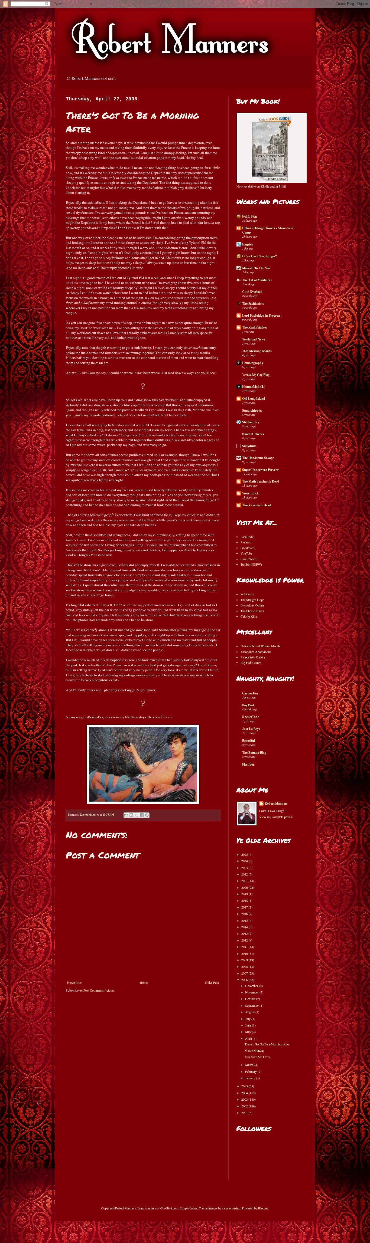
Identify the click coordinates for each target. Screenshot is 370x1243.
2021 (245, 880)
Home (144, 982)
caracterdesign (231, 1208)
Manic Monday (254, 1050)
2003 (245, 1099)
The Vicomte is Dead (256, 505)
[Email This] (126, 815)
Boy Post (248, 705)
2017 (245, 907)
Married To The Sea (256, 268)
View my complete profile (276, 817)
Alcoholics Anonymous (256, 652)
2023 (245, 867)
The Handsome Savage (258, 457)
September (252, 1005)
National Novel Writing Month (260, 646)
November (252, 992)
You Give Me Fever (257, 1057)
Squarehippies (252, 410)
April (249, 1038)
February (251, 1071)
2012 (245, 940)
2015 (245, 920)
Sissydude (249, 446)
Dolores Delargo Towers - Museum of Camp (268, 230)
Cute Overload (252, 291)
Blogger (263, 1208)
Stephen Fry (250, 422)
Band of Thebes (253, 434)
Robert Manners (276, 803)
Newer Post (74, 982)
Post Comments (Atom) (98, 990)
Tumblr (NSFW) (251, 564)
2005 (245, 1086)
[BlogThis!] (131, 815)
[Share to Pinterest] (147, 815)
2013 (245, 933)
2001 (245, 1112)
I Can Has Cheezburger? (259, 256)
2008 (245, 966)
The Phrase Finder (252, 611)
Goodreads (248, 548)
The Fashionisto (253, 303)
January (250, 1078)
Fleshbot (248, 764)
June (248, 1025)
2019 (245, 894)
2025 (245, 854)
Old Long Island (253, 398)
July (248, 1018)
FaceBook (247, 536)
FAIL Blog (249, 216)
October (250, 998)
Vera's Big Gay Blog (256, 374)
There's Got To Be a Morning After (267, 1044)
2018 (245, 900)
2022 (245, 874)
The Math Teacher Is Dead (260, 481)
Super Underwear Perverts (260, 469)
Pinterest (246, 542)
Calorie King (249, 616)
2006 (245, 980)
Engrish (247, 244)
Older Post (212, 982)
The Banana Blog (254, 752)
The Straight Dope (252, 600)
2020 (245, 887)
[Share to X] (136, 815)
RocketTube (250, 716)
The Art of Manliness (257, 280)
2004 (245, 1093)
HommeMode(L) (253, 386)
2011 (245, 946)
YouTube (246, 553)
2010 (245, 953)
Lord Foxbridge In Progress (261, 315)
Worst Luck (250, 493)
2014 (245, 927)
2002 (245, 1106)
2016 (245, 913)
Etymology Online (252, 605)
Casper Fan (250, 693)
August (250, 1012)
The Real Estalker (254, 327)
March (249, 1064)
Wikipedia (247, 594)
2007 (245, 973)
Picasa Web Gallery (253, 657)
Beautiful (248, 740)
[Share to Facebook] (141, 815)
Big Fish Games (251, 662)
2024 (245, 861)
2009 (245, 960)
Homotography (252, 362)
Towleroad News (253, 339)
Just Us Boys (251, 728)
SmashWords (249, 559)
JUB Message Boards (257, 351)
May (248, 1031)
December (252, 985)
